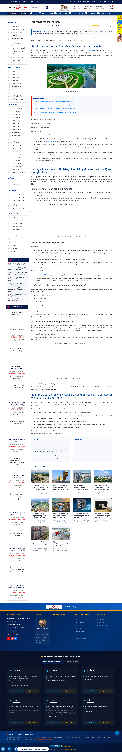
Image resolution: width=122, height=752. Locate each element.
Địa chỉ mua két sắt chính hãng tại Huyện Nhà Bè (17, 295)
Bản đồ (33, 691)
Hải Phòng (86, 737)
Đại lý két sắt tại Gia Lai (82, 444)
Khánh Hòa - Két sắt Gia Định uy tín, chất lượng (102, 737)
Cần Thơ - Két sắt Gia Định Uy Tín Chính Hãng (35, 737)
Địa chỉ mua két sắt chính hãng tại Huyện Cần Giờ (48, 451)
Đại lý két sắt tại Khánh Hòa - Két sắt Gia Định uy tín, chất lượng (17, 273)
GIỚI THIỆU (69, 1)
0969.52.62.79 (15, 715)
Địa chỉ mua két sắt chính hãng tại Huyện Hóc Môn (17, 299)
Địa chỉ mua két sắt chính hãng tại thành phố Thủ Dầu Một (50, 444)
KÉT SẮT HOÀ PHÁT (62, 13)
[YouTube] (8, 638)
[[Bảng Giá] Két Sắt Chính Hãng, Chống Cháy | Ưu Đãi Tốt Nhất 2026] (18, 7)
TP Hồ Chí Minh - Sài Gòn (26, 739)
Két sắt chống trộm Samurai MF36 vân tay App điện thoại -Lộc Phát (17, 587)
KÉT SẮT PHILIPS (80, 629)
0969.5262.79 (34, 1)
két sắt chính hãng (88, 50)
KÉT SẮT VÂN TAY (104, 13)
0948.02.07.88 (100, 8)
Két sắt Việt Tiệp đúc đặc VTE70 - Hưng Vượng (17, 404)
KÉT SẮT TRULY (79, 625)
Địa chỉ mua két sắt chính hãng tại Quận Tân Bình (48, 458)
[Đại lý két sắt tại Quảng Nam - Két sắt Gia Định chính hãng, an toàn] (103, 476)
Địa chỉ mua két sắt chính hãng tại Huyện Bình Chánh (49, 455)
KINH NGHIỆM (77, 1)
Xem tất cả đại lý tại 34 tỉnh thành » (43, 739)
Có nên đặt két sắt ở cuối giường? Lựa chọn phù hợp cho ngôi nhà (54, 108)
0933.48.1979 (76, 8)
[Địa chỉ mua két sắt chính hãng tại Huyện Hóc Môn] (103, 504)
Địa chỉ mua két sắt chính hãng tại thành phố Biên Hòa (60, 544)
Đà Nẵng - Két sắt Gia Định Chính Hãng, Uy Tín (59, 737)
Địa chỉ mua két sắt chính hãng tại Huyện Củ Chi (40, 544)
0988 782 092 (89, 711)
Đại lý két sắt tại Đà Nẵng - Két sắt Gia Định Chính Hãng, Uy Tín (17, 268)
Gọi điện (17, 691)
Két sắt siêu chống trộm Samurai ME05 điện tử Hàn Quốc (17, 514)
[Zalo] (15, 638)
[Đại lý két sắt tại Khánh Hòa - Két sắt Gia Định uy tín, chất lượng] (82, 476)
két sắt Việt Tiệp (50, 141)
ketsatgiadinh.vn (14, 631)
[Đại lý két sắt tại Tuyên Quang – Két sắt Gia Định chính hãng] (40, 504)
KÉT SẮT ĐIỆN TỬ (101, 619)
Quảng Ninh (16, 739)
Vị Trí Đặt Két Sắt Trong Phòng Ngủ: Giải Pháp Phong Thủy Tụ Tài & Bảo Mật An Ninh (60, 105)
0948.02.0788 (52, 681)
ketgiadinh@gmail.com (16, 634)
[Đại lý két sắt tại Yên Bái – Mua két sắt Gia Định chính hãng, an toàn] (61, 504)
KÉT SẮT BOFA (79, 635)
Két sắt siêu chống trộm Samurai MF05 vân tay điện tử (17, 551)
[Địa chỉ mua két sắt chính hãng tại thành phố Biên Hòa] (61, 533)
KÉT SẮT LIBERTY (80, 632)
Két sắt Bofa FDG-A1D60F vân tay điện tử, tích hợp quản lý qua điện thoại (17, 478)
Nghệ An (9, 739)
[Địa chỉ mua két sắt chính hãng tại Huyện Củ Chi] (40, 533)
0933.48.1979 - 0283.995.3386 (18, 1)
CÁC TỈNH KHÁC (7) (73, 662)
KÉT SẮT (35, 13)
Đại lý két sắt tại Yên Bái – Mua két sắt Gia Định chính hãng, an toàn (17, 289)
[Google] (12, 638)
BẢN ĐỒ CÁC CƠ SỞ (108, 1)
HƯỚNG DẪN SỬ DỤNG (89, 1)
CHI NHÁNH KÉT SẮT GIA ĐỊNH (20, 17)
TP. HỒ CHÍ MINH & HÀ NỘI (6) (52, 662)
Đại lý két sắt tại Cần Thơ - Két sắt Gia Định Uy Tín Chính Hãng (17, 264)
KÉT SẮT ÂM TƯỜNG (102, 625)
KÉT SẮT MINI (92, 13)
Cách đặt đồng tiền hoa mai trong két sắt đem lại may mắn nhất (53, 101)
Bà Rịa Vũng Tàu (11, 737)
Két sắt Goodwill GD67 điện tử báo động (17, 367)
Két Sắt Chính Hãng (81, 638)
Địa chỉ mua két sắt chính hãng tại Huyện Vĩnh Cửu (48, 447)
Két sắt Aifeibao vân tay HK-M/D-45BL (17, 440)
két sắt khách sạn (89, 415)
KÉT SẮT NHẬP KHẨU (78, 13)
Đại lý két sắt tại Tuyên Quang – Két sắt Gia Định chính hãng (17, 284)
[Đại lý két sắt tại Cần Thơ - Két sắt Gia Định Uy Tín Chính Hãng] (40, 476)
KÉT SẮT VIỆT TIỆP (47, 13)
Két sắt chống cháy (41, 275)
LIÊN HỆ (99, 1)
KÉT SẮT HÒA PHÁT (80, 622)
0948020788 (88, 679)
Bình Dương (19, 737)
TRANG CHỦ (5, 17)
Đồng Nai (74, 737)
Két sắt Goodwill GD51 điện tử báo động (17, 331)
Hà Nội (80, 737)
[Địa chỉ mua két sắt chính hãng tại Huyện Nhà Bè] (82, 504)
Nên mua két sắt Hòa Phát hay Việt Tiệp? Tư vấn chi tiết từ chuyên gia (55, 112)
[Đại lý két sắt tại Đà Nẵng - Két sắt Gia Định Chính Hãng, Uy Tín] (61, 476)
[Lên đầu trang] (117, 733)
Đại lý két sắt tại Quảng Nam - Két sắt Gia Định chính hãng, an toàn (16, 278)
